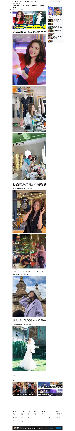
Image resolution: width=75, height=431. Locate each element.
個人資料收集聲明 (50, 428)
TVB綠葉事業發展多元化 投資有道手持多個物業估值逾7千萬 (54, 16)
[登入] (61, 1)
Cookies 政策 (44, 428)
